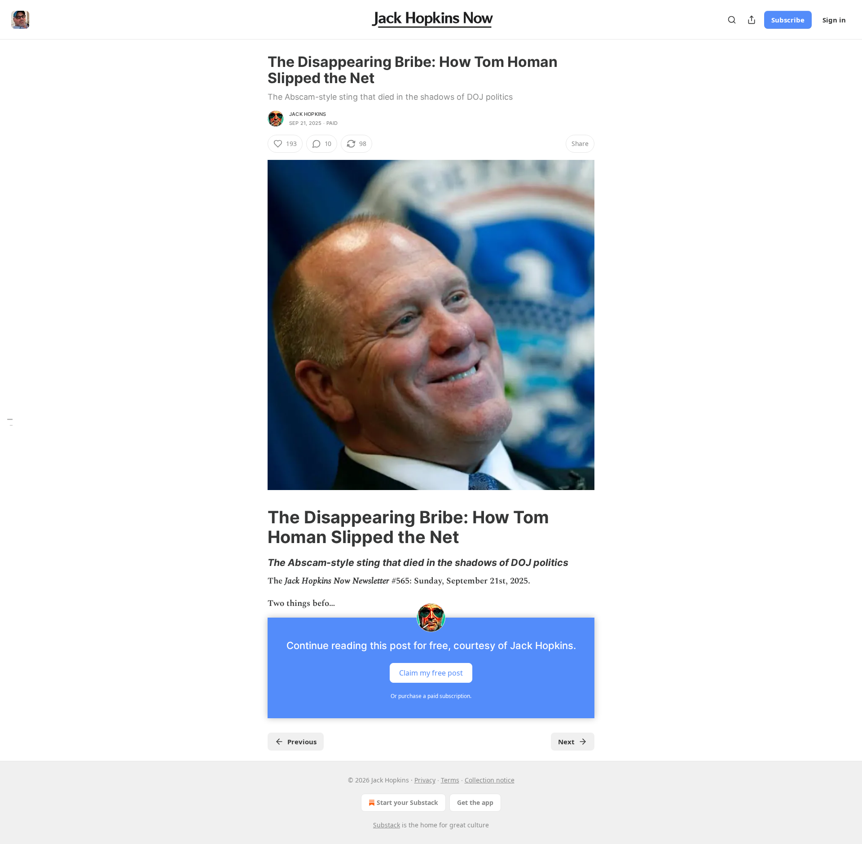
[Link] (255, 527)
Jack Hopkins (307, 114)
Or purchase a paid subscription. (431, 696)
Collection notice (490, 780)
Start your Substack (407, 802)
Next (566, 741)
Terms (450, 780)
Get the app (475, 802)
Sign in (834, 19)
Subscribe (788, 19)
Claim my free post (431, 673)
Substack (386, 825)
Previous (302, 741)
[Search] (732, 20)
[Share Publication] (752, 20)
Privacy (424, 780)
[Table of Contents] (10, 422)
